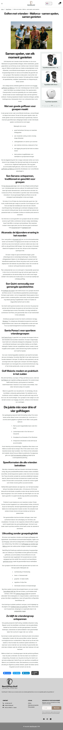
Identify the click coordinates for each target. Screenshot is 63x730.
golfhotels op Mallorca (7, 169)
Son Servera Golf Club (9, 186)
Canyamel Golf (15, 227)
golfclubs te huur (8, 561)
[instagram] (47, 719)
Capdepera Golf (26, 227)
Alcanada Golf (17, 239)
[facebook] (44, 719)
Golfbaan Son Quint (8, 290)
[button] (11, 3)
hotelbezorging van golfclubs (19, 606)
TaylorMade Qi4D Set (9, 591)
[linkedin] (50, 719)
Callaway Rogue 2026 (22, 593)
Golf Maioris (4, 380)
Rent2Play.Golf (33, 726)
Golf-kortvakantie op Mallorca (19, 455)
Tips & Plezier (8, 9)
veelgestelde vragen (20, 611)
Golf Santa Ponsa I (7, 337)
